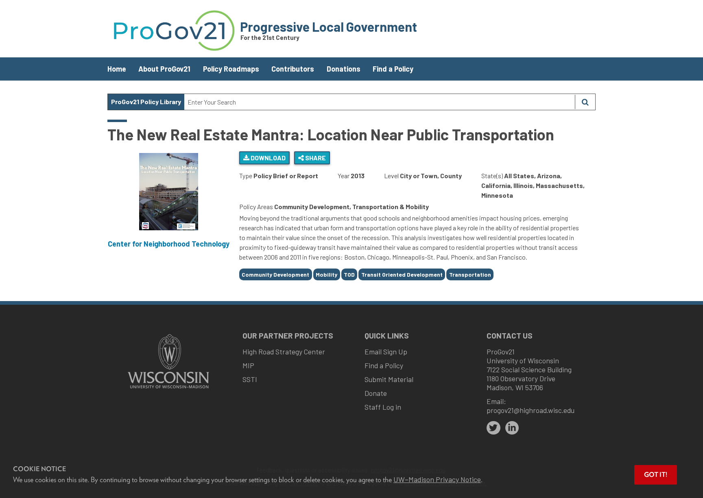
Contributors (292, 68)
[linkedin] (512, 428)
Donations (343, 68)
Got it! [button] (655, 474)
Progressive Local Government (328, 26)
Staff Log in (383, 406)
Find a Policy (393, 68)
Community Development (275, 274)
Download (267, 158)
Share (315, 158)
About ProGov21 (164, 68)
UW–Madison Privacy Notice (437, 479)
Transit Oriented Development (402, 274)
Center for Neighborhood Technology (168, 243)
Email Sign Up (386, 351)
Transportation (470, 274)
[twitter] (493, 428)
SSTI (249, 379)
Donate (376, 393)
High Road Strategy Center (283, 351)
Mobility (326, 274)
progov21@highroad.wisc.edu (530, 410)
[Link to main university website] (168, 389)
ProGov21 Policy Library (146, 101)
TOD (349, 274)
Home (116, 68)
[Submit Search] (585, 102)
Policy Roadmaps (231, 68)
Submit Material (389, 379)
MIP (248, 365)
